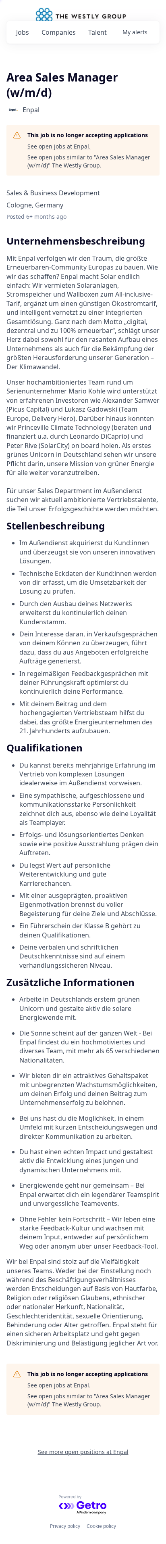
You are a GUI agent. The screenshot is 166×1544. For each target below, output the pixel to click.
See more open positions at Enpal (83, 1452)
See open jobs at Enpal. (59, 146)
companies (59, 32)
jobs (22, 32)
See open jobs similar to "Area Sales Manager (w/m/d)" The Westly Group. (88, 161)
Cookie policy (101, 1526)
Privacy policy (65, 1526)
